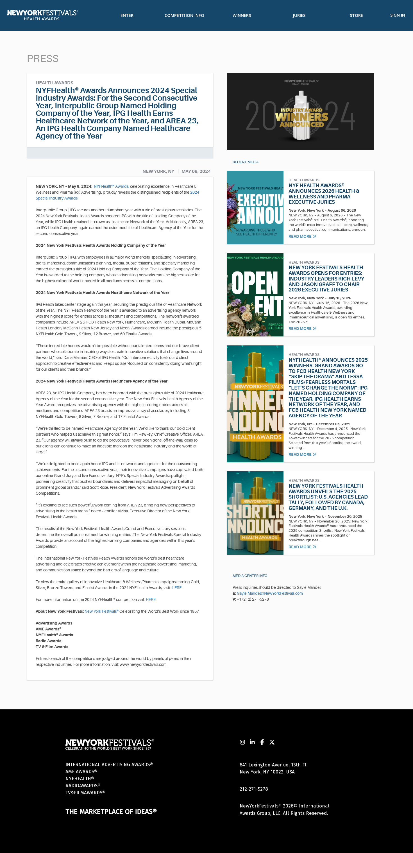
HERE (176, 587)
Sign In (397, 15)
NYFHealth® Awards (111, 186)
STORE (356, 15)
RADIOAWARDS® (83, 786)
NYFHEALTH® (79, 779)
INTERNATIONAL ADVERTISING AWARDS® (109, 765)
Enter (127, 15)
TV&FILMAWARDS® (85, 793)
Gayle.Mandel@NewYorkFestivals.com (270, 593)
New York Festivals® (102, 611)
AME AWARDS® (81, 772)
